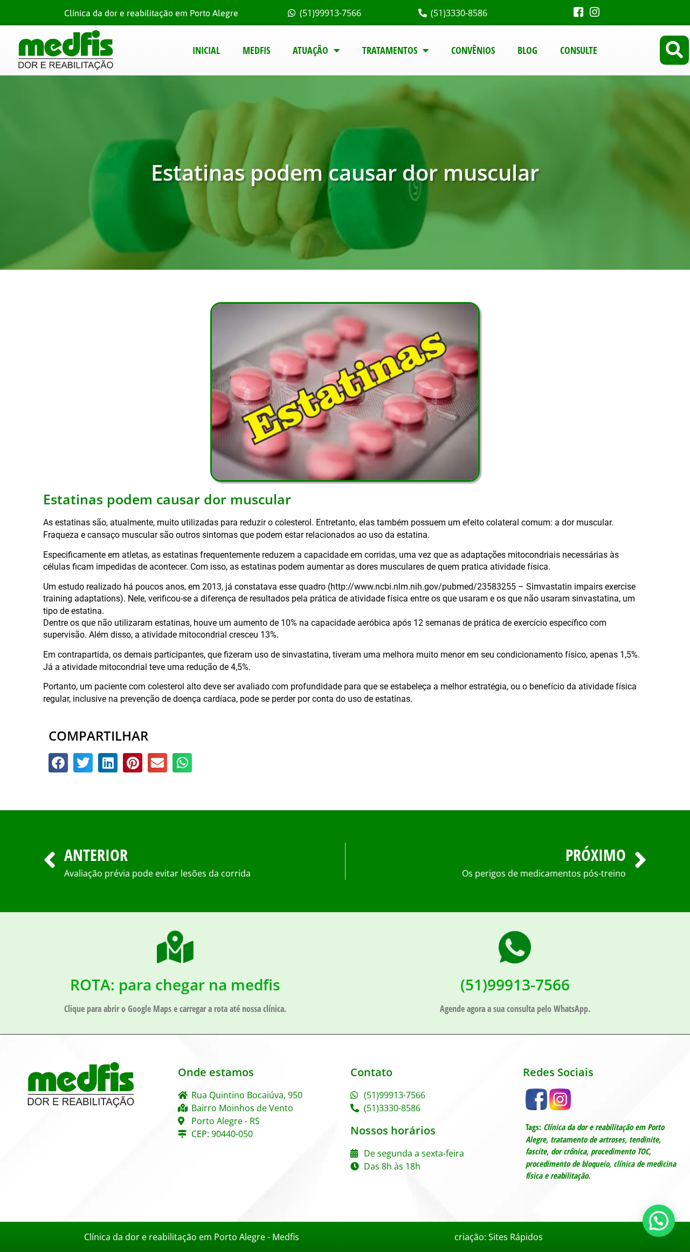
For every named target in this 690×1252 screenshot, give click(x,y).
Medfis (256, 50)
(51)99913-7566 (515, 984)
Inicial (206, 50)
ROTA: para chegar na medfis (175, 984)
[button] (674, 50)
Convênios (473, 50)
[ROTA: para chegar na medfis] (175, 947)
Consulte (578, 50)
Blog (527, 50)
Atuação (310, 50)
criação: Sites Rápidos (498, 1237)
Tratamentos (389, 50)
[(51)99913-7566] (515, 947)
